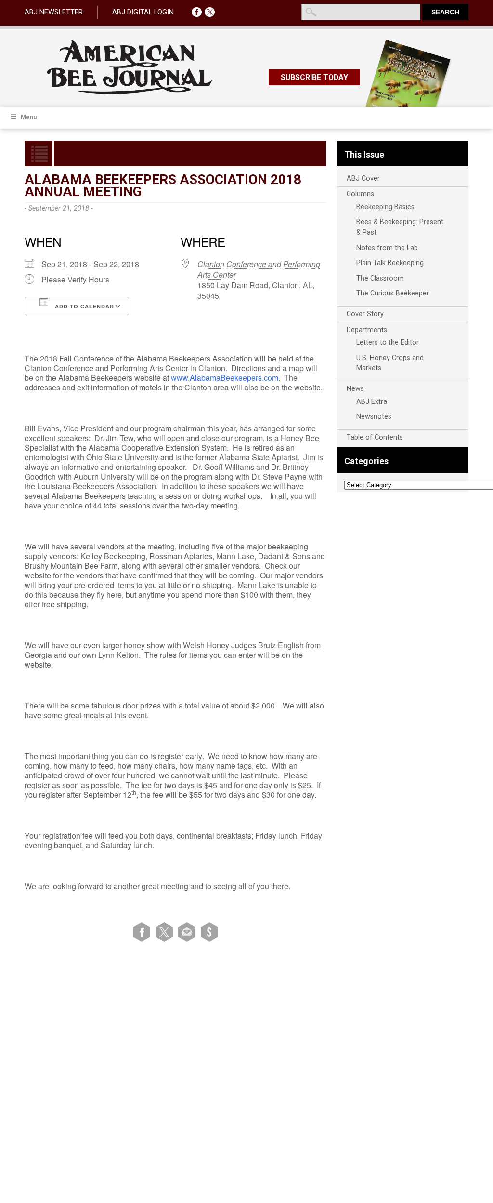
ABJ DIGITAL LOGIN (143, 12)
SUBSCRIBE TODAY (314, 77)
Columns (360, 194)
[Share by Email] (188, 932)
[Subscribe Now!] (209, 932)
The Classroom (380, 278)
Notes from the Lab (387, 248)
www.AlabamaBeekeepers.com (224, 377)
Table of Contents (375, 437)
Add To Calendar (83, 306)
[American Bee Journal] (130, 93)
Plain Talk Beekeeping (390, 263)
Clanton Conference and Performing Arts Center (258, 269)
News (355, 389)
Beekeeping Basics (385, 207)
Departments (367, 330)
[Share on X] (166, 932)
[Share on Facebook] (143, 932)
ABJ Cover (363, 178)
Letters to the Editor (387, 342)
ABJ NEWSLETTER (54, 12)
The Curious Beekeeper (392, 293)
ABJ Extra (371, 402)
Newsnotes (373, 417)
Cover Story (365, 314)
